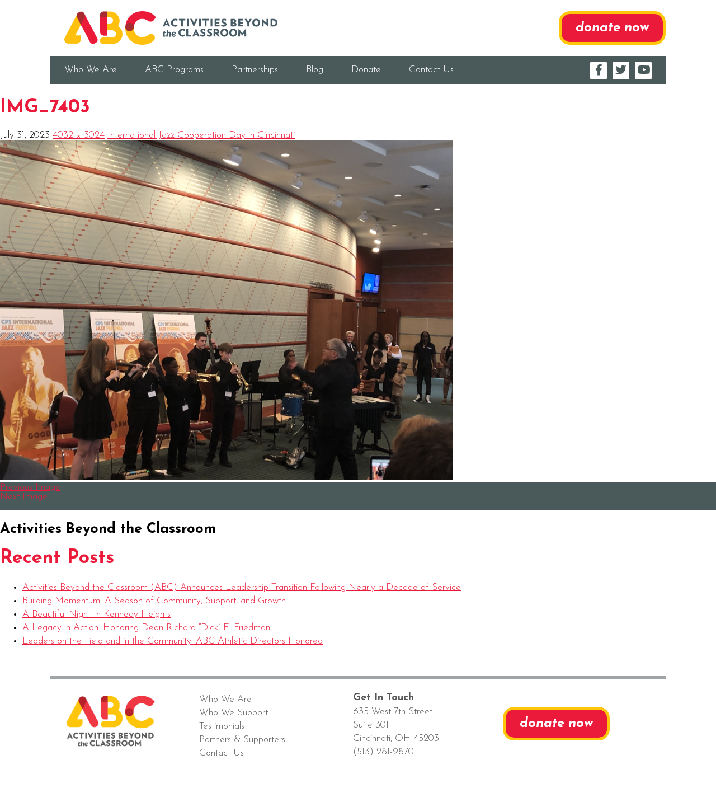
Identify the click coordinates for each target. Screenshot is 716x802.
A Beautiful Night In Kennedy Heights (96, 614)
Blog (314, 69)
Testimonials (221, 726)
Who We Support (233, 712)
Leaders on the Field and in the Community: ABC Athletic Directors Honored (172, 641)
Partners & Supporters (242, 739)
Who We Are (90, 69)
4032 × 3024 (79, 135)
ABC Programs (174, 69)
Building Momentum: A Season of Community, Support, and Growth (154, 601)
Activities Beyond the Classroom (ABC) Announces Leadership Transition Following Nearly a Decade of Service (241, 587)
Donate (366, 69)
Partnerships (255, 69)
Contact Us (431, 69)
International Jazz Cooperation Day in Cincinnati (201, 135)
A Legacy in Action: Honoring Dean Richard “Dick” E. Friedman (146, 627)
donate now (612, 28)
